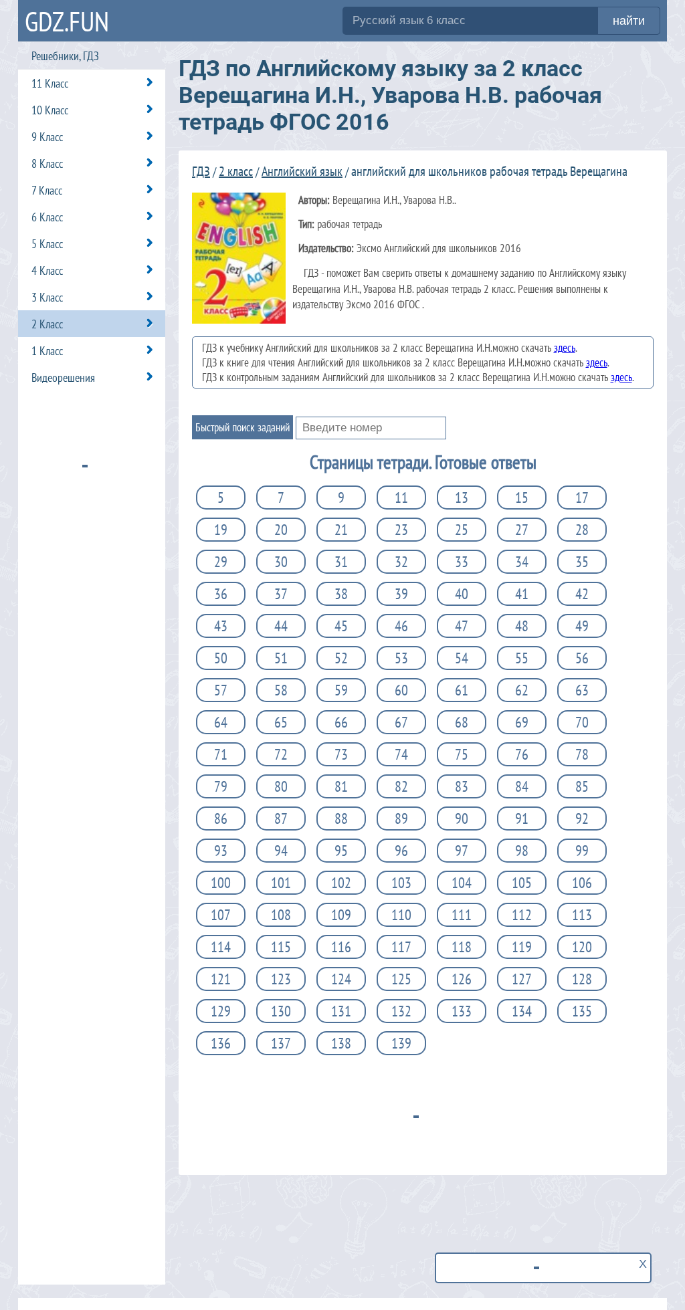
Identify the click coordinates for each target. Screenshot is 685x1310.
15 (521, 497)
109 (341, 914)
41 (521, 593)
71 (220, 754)
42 (582, 593)
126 (462, 979)
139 (401, 1043)
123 (281, 979)
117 (401, 947)
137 (281, 1043)
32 (401, 561)
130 (281, 1011)
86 (220, 818)
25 (461, 529)
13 (461, 497)
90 (461, 818)
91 (521, 818)
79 (220, 786)
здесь (564, 347)
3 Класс (47, 297)
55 (521, 658)
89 (401, 818)
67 (401, 722)
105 (522, 882)
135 (582, 1011)
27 (521, 529)
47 (461, 626)
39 (401, 593)
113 (582, 914)
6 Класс (47, 217)
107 (221, 914)
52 (341, 658)
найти (629, 20)
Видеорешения (63, 377)
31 (341, 561)
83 (461, 786)
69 (521, 722)
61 (461, 690)
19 (220, 529)
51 (281, 658)
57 (220, 690)
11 (401, 497)
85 (582, 786)
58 (281, 690)
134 (522, 1011)
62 (521, 690)
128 (582, 979)
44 (281, 626)
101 (281, 882)
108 (281, 914)
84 (521, 786)
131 (341, 1011)
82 (401, 786)
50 (220, 658)
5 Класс (47, 243)
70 (582, 722)
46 (401, 626)
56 (582, 658)
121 (221, 979)
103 (401, 882)
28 (582, 529)
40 (461, 593)
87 (281, 818)
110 (401, 914)
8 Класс (47, 163)
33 (461, 561)
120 (582, 947)
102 (341, 882)
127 (522, 979)
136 (221, 1043)
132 (401, 1011)
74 (401, 754)
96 (401, 850)
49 (582, 626)
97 (461, 850)
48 (521, 626)
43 (220, 626)
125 (401, 979)
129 (221, 1011)
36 (220, 593)
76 (521, 754)
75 (461, 754)
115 (281, 947)
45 (341, 626)
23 (401, 529)
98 (521, 850)
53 (401, 658)
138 (341, 1043)
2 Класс (47, 324)
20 (281, 529)
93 (220, 850)
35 (582, 561)
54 (461, 658)
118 (462, 947)
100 (221, 882)
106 (582, 882)
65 (281, 722)
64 (220, 722)
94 (281, 850)
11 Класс (49, 83)
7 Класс (46, 190)
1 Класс (47, 350)
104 (462, 882)
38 (341, 593)
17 (582, 497)
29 (220, 561)
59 (341, 690)
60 (401, 690)
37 (281, 593)
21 (341, 529)
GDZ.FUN (67, 21)
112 (522, 914)
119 (522, 947)
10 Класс (49, 110)
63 (582, 690)
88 (341, 818)
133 (462, 1011)
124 (341, 979)
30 (281, 561)
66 (341, 722)
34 (521, 561)
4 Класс (47, 270)
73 (341, 754)
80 (281, 786)
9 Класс (47, 136)
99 (582, 850)
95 (341, 850)
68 (461, 722)
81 (341, 786)
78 (582, 754)
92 (582, 818)
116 (341, 947)
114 (221, 947)
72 (281, 754)
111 (462, 914)
